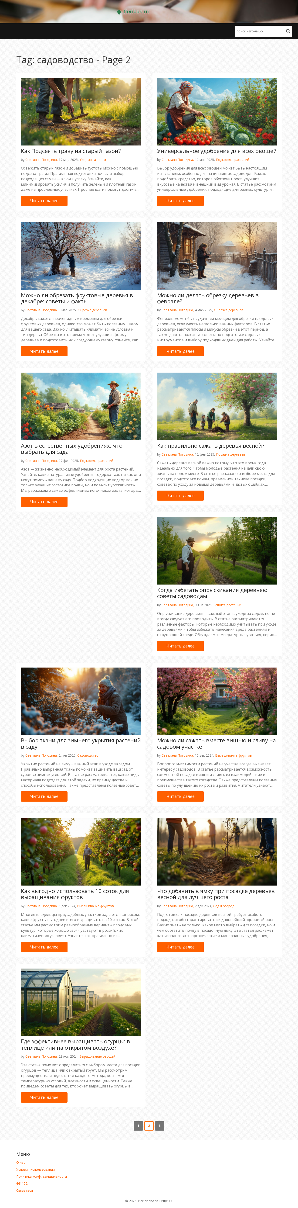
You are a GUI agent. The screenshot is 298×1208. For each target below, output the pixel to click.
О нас (20, 1162)
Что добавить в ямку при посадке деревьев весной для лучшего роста (216, 894)
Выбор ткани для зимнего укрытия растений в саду (81, 743)
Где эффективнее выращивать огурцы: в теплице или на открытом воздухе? (75, 1044)
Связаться (24, 1190)
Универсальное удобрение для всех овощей (217, 151)
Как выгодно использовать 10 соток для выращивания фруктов (75, 894)
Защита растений (227, 605)
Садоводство (87, 755)
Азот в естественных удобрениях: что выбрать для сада (71, 448)
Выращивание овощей (97, 1056)
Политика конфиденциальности (41, 1176)
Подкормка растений (232, 159)
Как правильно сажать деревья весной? (210, 445)
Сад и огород (223, 906)
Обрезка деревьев (92, 310)
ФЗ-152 (21, 1183)
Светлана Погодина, (41, 159)
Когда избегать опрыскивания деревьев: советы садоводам (212, 593)
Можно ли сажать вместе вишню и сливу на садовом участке (216, 743)
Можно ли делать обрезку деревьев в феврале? (208, 298)
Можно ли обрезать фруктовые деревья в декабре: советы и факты (77, 298)
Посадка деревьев (230, 454)
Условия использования (35, 1169)
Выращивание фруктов (233, 755)
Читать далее (44, 200)
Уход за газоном (93, 159)
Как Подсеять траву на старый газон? (71, 151)
